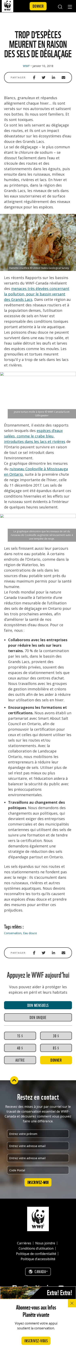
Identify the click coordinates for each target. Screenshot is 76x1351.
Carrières (24, 1243)
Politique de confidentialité (36, 1253)
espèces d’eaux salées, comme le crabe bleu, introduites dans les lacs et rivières (34, 436)
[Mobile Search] (60, 6)
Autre (20, 1060)
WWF (26, 66)
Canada (40, 1271)
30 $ (56, 1035)
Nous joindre (45, 1243)
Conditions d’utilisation (36, 1248)
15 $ (20, 1035)
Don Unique (38, 1017)
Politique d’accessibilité (38, 1259)
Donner (38, 6)
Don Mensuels (38, 1005)
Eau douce (30, 933)
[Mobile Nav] (70, 7)
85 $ (56, 1048)
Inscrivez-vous (36, 1340)
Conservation (12, 933)
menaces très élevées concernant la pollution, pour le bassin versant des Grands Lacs (36, 294)
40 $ (20, 1048)
